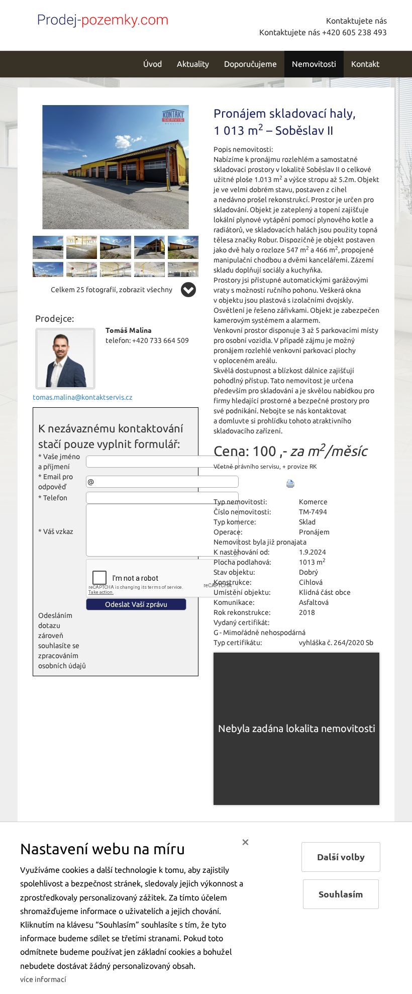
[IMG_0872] (149, 273)
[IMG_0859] (183, 273)
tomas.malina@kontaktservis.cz (83, 397)
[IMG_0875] (115, 166)
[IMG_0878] (115, 247)
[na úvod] (100, 19)
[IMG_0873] (81, 247)
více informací (43, 979)
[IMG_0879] (48, 273)
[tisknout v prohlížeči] (290, 484)
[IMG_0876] (48, 247)
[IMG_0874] (149, 247)
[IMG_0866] (115, 273)
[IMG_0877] (183, 247)
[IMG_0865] (81, 273)
